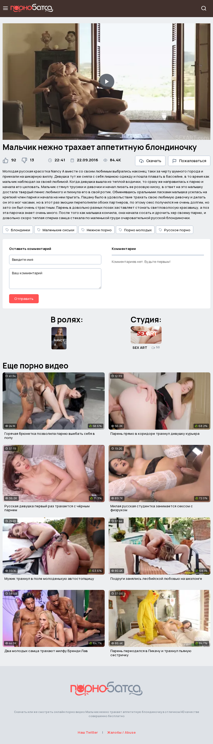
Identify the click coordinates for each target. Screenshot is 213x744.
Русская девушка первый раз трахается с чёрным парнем (47, 508)
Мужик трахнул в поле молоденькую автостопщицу (49, 578)
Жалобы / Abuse (121, 732)
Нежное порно (99, 230)
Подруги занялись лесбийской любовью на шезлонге (156, 578)
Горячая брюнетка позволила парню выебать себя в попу (49, 435)
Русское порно (177, 230)
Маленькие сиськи (58, 230)
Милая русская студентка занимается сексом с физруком (151, 508)
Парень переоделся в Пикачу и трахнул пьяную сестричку (150, 652)
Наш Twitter (88, 732)
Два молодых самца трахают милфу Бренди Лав (46, 650)
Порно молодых (138, 230)
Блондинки (20, 230)
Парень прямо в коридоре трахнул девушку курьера (154, 433)
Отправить (24, 298)
